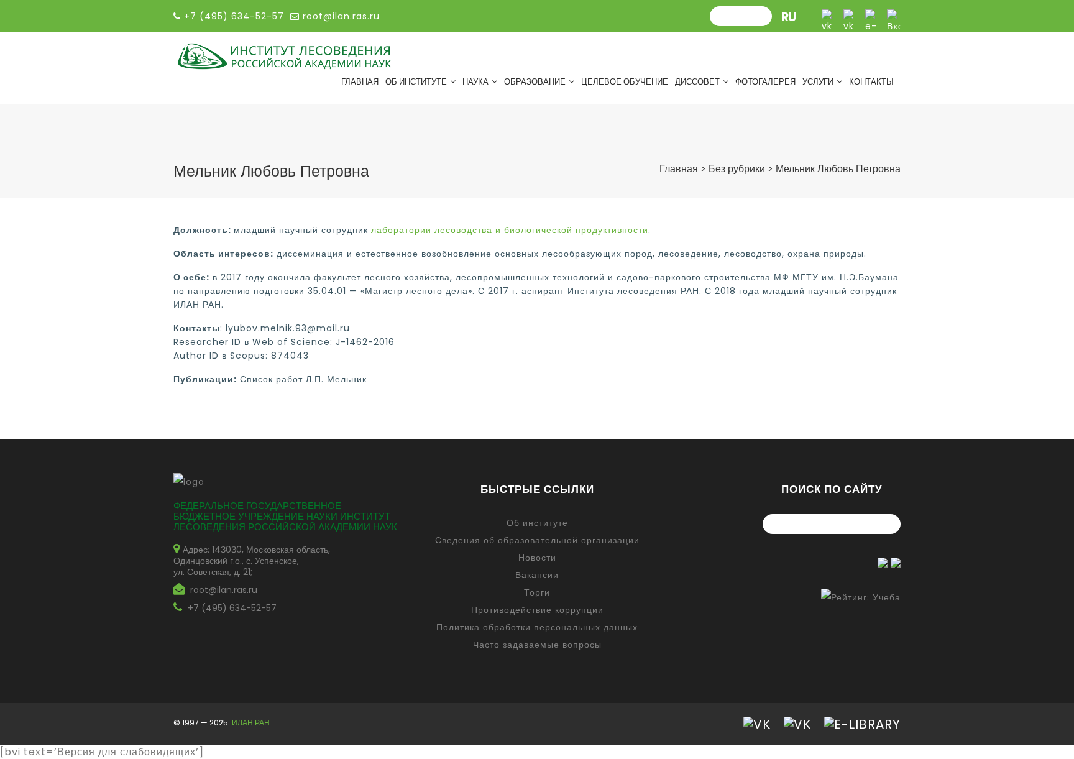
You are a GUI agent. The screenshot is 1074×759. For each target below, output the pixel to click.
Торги (537, 592)
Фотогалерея (765, 82)
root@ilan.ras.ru (340, 16)
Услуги (817, 82)
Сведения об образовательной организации (537, 540)
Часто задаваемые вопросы (537, 644)
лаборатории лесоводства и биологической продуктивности (509, 230)
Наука (475, 82)
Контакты (871, 82)
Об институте (416, 82)
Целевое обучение (624, 82)
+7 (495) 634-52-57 (232, 608)
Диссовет (697, 82)
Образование (535, 82)
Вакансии (537, 575)
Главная (360, 82)
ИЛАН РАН (251, 722)
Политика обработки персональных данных (537, 627)
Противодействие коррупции (537, 610)
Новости (537, 557)
